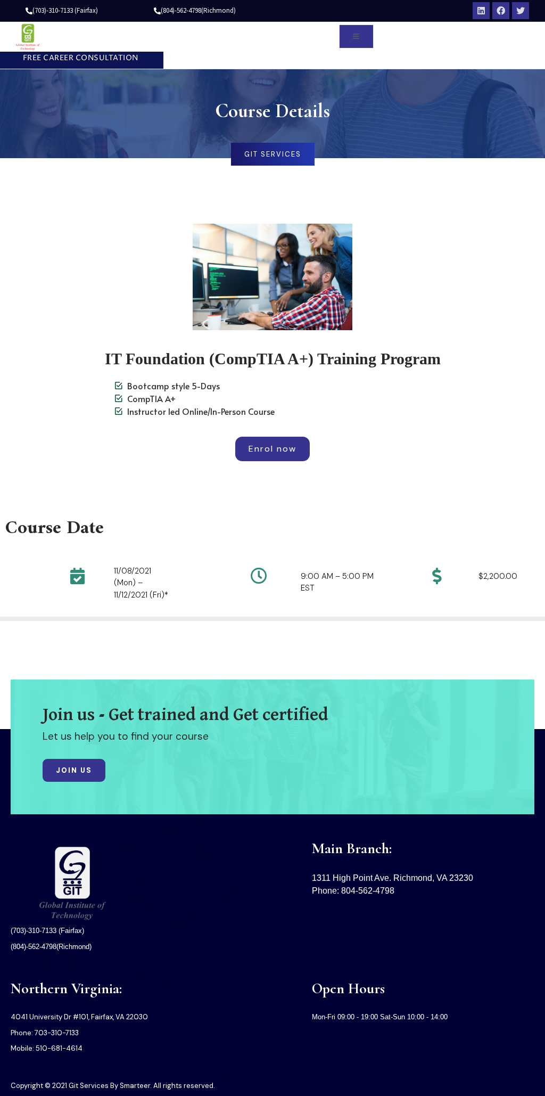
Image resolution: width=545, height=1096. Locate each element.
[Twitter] (520, 10)
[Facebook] (500, 10)
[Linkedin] (481, 10)
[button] (76, 59)
